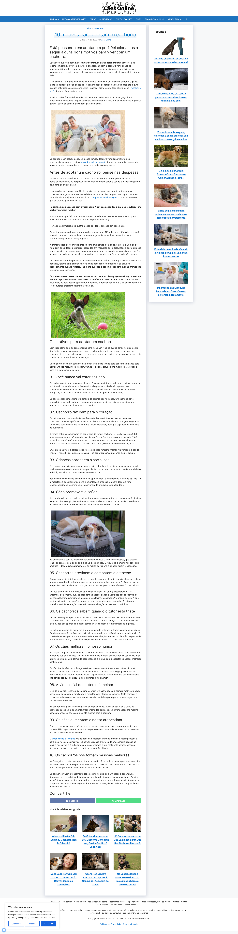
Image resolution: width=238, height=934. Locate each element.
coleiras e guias (111, 197)
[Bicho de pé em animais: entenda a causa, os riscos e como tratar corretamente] (171, 205)
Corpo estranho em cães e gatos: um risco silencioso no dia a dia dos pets (171, 97)
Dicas (138, 19)
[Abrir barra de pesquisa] (187, 19)
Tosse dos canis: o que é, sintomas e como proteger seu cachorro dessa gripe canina (171, 136)
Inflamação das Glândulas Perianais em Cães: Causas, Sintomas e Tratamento (171, 291)
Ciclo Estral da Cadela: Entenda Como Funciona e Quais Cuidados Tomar (171, 174)
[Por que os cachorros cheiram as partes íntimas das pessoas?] (171, 53)
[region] (32, 916)
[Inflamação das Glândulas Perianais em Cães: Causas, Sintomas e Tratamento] (171, 282)
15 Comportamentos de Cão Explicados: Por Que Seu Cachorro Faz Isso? (127, 840)
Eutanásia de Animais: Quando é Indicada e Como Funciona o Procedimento (171, 253)
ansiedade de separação (93, 162)
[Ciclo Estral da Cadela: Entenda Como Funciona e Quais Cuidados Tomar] (171, 165)
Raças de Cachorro (154, 19)
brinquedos (96, 197)
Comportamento (124, 19)
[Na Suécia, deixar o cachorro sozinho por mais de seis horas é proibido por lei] (127, 868)
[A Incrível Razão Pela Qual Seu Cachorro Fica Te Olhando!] (63, 831)
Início (89, 28)
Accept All (48, 924)
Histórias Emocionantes (74, 19)
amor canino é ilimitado (63, 738)
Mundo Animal (175, 19)
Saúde (93, 19)
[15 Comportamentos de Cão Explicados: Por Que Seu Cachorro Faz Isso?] (127, 831)
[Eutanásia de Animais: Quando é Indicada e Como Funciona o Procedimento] (171, 244)
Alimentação (105, 19)
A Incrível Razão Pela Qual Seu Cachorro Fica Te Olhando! (63, 840)
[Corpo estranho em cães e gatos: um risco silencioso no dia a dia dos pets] (171, 88)
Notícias (54, 19)
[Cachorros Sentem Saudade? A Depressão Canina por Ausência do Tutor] (95, 868)
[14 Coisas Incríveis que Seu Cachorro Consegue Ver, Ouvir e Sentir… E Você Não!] (95, 831)
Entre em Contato (130, 924)
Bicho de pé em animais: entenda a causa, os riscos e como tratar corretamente (171, 214)
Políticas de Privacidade (110, 924)
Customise (16, 924)
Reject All (32, 924)
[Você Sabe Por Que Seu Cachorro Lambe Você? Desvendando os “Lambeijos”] (63, 868)
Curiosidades (98, 28)
